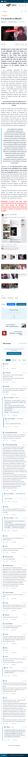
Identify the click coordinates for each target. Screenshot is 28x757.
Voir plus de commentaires (14, 745)
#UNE (17, 297)
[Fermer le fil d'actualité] (26, 755)
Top (19, 360)
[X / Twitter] (26, 1)
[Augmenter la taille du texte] (26, 44)
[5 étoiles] (19, 312)
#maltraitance (10, 297)
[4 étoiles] (17, 312)
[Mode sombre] (22, 5)
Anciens (24, 360)
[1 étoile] (8, 312)
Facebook (12, 304)
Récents (8, 360)
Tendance (14, 360)
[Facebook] (24, 1)
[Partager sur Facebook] (22, 11)
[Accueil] (11, 5)
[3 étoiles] (14, 312)
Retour (5, 11)
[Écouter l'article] (4, 44)
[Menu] (2, 5)
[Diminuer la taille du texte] (15, 44)
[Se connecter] (25, 5)
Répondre (14, 368)
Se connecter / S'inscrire (14, 353)
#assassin (4, 297)
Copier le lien (22, 304)
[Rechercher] (20, 5)
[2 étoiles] (11, 312)
